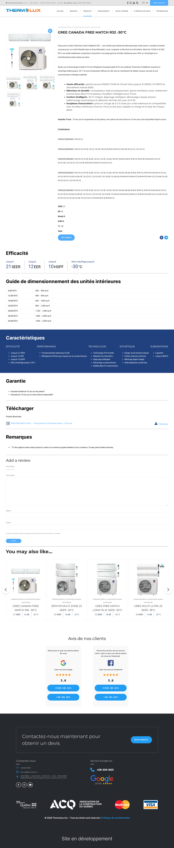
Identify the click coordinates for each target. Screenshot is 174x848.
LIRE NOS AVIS (63, 697)
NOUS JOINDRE (122, 11)
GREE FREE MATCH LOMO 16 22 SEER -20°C (107, 608)
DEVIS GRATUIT (159, 3)
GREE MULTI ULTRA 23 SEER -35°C (148, 608)
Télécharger (163, 424)
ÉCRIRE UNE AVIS (63, 688)
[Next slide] (168, 589)
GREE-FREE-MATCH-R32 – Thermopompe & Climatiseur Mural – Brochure (41, 423)
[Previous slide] (6, 589)
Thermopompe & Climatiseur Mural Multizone (79, 27)
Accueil (60, 11)
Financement (104, 11)
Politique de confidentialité (116, 818)
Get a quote (66, 237)
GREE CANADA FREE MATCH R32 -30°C (26, 608)
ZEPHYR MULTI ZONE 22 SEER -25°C (66, 608)
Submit (13, 541)
